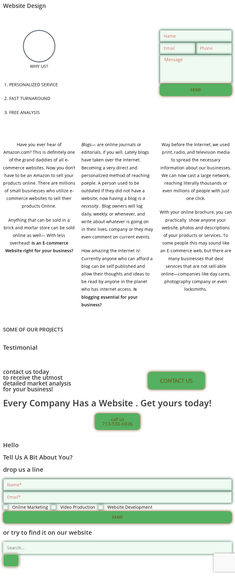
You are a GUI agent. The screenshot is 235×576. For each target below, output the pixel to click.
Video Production (77, 507)
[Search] (11, 560)
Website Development (129, 507)
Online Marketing (30, 507)
